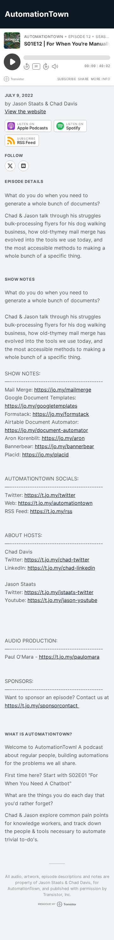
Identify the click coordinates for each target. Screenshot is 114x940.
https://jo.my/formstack (61, 414)
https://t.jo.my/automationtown (55, 503)
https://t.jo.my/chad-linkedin (61, 568)
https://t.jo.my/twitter (49, 495)
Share (83, 79)
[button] (66, 57)
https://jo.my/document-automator (46, 430)
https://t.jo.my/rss (51, 511)
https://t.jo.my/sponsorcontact (42, 705)
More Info (101, 79)
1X (36, 66)
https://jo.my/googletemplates (41, 406)
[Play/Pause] (12, 40)
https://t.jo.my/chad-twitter (56, 559)
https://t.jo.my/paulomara (69, 657)
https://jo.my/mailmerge (62, 389)
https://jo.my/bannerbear (64, 446)
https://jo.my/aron (63, 438)
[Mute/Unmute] (55, 66)
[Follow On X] (10, 165)
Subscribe (66, 79)
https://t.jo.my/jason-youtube (62, 600)
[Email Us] (23, 165)
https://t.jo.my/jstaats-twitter (58, 592)
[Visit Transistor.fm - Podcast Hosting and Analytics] (14, 79)
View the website (25, 111)
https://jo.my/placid (45, 454)
